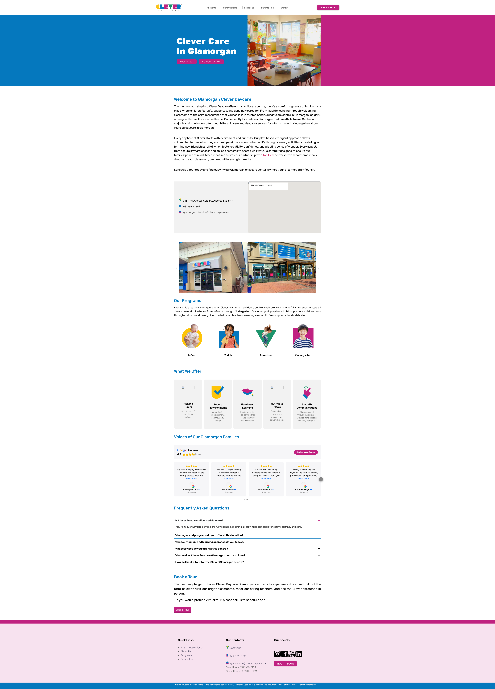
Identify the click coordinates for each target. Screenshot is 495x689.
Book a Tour (182, 609)
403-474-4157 (237, 655)
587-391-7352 (190, 206)
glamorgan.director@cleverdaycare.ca (206, 212)
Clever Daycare (182, 685)
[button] (177, 268)
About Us (185, 651)
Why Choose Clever (191, 647)
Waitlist (284, 8)
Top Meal (268, 155)
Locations (249, 8)
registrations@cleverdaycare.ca (247, 663)
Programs (186, 655)
